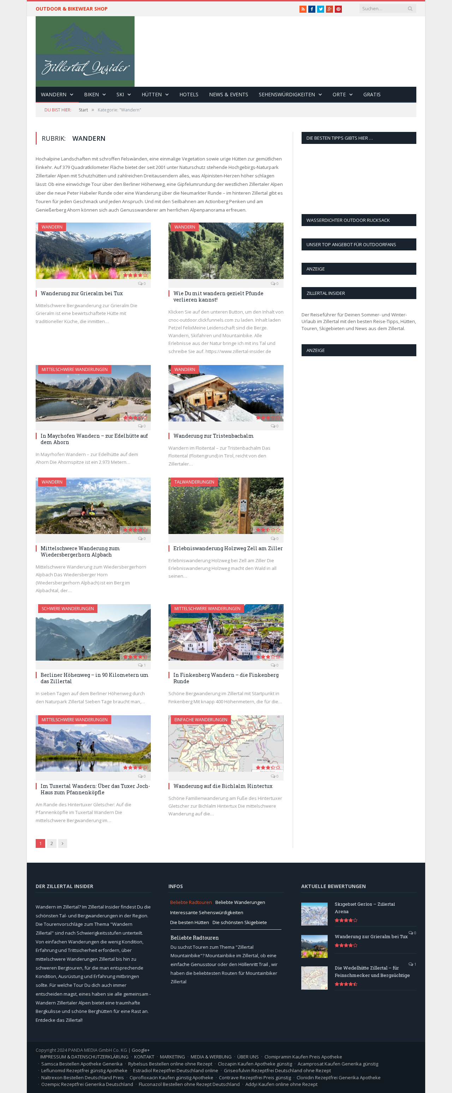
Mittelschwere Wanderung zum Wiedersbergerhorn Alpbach (80, 551)
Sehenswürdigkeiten (287, 94)
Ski (120, 94)
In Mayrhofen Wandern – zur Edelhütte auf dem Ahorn (94, 438)
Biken (91, 94)
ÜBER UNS (248, 1056)
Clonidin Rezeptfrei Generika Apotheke (339, 1077)
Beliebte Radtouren (191, 902)
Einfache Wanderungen (200, 720)
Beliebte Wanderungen (240, 902)
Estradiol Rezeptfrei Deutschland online (175, 1070)
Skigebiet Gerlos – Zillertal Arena (365, 908)
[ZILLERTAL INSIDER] (85, 50)
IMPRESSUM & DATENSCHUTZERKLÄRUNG (84, 1056)
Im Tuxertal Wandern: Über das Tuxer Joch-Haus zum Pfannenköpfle (95, 789)
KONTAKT (144, 1056)
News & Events (228, 94)
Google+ (141, 1050)
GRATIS (372, 94)
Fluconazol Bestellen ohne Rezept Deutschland (189, 1084)
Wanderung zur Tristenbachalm (213, 435)
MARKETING (172, 1056)
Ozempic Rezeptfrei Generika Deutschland (87, 1084)
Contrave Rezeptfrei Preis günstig (255, 1077)
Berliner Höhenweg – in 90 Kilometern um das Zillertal (95, 678)
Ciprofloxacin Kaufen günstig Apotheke (171, 1077)
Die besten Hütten (189, 922)
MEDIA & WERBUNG (211, 1056)
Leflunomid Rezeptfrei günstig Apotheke (84, 1070)
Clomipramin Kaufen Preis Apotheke (303, 1056)
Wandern (53, 94)
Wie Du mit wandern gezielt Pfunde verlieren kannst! (218, 296)
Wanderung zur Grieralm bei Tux (82, 293)
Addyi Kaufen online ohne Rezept (281, 1084)
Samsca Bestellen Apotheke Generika (82, 1064)
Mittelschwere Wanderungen (75, 369)
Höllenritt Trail (253, 964)
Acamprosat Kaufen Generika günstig (338, 1064)
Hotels (188, 94)
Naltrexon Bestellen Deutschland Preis (82, 1077)
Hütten (152, 94)
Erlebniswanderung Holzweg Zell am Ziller (228, 548)
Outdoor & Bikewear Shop (72, 8)
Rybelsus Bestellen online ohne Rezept (170, 1064)
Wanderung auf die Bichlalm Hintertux (223, 786)
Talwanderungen (194, 482)
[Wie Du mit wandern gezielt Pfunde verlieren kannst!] (226, 253)
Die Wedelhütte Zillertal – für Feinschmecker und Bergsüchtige (372, 971)
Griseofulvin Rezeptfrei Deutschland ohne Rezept (277, 1070)
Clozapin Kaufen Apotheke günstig (255, 1064)
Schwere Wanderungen (68, 609)
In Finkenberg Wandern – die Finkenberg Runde (226, 678)
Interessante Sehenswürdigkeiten (206, 912)
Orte (339, 94)
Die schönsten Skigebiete (240, 922)
